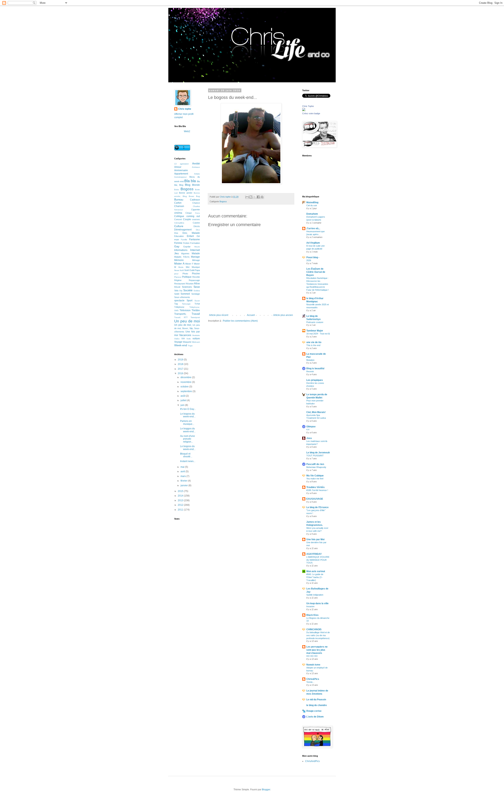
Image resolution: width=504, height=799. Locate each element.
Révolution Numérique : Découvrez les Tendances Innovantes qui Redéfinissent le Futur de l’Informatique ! (317, 284)
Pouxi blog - (312, 257)
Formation (195, 243)
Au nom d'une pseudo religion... (187, 439)
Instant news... (187, 461)
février (184, 480)
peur (176, 274)
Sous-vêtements (182, 297)
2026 (308, 260)
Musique (196, 267)
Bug (198, 196)
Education (179, 236)
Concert (178, 219)
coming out (193, 216)
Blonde (196, 185)
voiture (196, 338)
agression (184, 164)
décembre (186, 377)
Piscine (196, 273)
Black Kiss (312, 615)
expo (176, 239)
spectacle (179, 300)
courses (196, 219)
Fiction (186, 243)
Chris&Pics (312, 679)
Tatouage (186, 304)
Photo (185, 273)
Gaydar (187, 246)
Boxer (191, 196)
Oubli (191, 270)
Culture (178, 226)
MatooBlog (312, 202)
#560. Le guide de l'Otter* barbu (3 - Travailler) (314, 577)
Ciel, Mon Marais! (316, 412)
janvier (184, 485)
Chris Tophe (308, 106)
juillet (184, 400)
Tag (176, 304)
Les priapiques (314, 380)
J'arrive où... (313, 228)
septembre (187, 391)
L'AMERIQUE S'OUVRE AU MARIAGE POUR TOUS (317, 560)
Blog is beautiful (315, 368)
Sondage (195, 294)
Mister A (179, 263)
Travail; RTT (181, 317)
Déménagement (183, 229)
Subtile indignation (314, 595)
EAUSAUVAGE (314, 498)
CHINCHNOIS (313, 629)
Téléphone (179, 307)
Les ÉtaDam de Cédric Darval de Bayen (315, 272)
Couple (187, 219)
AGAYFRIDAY (314, 554)
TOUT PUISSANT (315, 455)
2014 (181, 495)
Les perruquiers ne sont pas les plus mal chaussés (317, 649)
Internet (195, 249)
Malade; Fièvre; (182, 257)
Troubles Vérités (315, 487)
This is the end (313, 345)
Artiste (197, 174)
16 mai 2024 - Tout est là (318, 333)
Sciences (187, 287)
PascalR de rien (315, 464)
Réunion (190, 283)
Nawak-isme (313, 664)
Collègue (179, 216)
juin (183, 405)
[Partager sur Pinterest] (262, 197)
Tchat (197, 304)
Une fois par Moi (315, 539)
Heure (197, 247)
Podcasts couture (314, 322)
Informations (180, 250)
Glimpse (311, 426)
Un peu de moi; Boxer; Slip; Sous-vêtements (187, 328)
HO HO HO (312, 656)
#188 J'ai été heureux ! (317, 490)
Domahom (312, 214)
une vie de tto (313, 342)
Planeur (177, 277)
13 (175, 164)
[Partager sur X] (255, 197)
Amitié (196, 163)
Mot (187, 267)
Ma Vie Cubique (315, 475)
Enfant (190, 236)
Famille (184, 239)
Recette (196, 277)
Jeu (176, 253)
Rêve (197, 283)
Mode (180, 267)
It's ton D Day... (188, 409)
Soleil (176, 294)
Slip (181, 291)
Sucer (197, 301)
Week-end (180, 345)
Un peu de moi (187, 321)
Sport (189, 300)
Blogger (266, 789)
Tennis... (310, 682)
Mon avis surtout (315, 571)
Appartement (181, 173)
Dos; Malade (191, 233)
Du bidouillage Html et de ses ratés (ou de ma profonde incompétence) (318, 635)
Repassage (194, 280)
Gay (176, 246)
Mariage (195, 256)
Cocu (197, 213)
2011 (181, 509)
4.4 (307, 429)
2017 (181, 368)
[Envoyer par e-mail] (247, 197)
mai (183, 467)
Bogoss (223, 201)
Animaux (196, 167)
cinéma (178, 213)
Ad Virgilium (313, 242)
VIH (183, 338)
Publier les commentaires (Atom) (240, 320)
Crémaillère (179, 223)
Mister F (189, 264)
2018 (181, 364)
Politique (187, 277)
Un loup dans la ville (317, 603)
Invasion (310, 606)
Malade (196, 253)
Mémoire (179, 260)
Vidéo (177, 339)
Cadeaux (195, 199)
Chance (196, 203)
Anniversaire (181, 170)
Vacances (185, 335)
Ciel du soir (311, 205)
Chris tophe (184, 109)
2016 (181, 373)
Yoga (190, 345)
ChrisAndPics (312, 761)
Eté (198, 236)
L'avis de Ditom (315, 716)
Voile (188, 339)
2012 (181, 505)
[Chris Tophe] (303, 110)
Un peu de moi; (183, 325)
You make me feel (314, 478)
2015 (181, 491)
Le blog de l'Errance (317, 507)
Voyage (178, 342)
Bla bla (190, 181)
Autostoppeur (180, 177)
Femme (178, 243)
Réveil (177, 287)
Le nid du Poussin (316, 699)
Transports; (180, 314)
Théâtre (196, 310)
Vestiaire (196, 335)
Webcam (196, 342)
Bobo (176, 189)
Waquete (187, 342)
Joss (309, 438)
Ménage (196, 260)
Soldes (197, 291)
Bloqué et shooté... (186, 455)
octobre (185, 386)
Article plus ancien (283, 315)
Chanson (179, 206)
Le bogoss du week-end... (187, 415)
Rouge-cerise (313, 711)
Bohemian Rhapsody (316, 467)
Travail (196, 313)
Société (188, 290)
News (176, 270)
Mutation (310, 360)
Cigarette (195, 209)
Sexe (197, 286)
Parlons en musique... (187, 422)
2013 (181, 500)
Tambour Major (314, 330)
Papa (197, 270)
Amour (177, 167)
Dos (176, 233)
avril (183, 471)
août (183, 395)
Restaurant (179, 283)
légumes (185, 253)
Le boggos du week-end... (187, 430)
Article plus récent (218, 315)
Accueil (251, 315)
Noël (186, 270)
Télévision (185, 310)
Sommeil (185, 293)
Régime (178, 280)
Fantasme (194, 239)
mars (183, 476)
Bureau (178, 199)
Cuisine (196, 223)
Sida (176, 290)
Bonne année (185, 193)
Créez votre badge (311, 113)
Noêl (182, 270)
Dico (198, 230)
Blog (187, 184)
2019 (181, 359)
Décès (197, 226)
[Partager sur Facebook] (258, 197)
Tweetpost (195, 317)
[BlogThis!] (251, 197)
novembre (186, 382)
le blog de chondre (316, 705)
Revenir (310, 371)
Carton (178, 202)
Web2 (187, 131)
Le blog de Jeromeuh (318, 452)
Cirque (188, 213)
